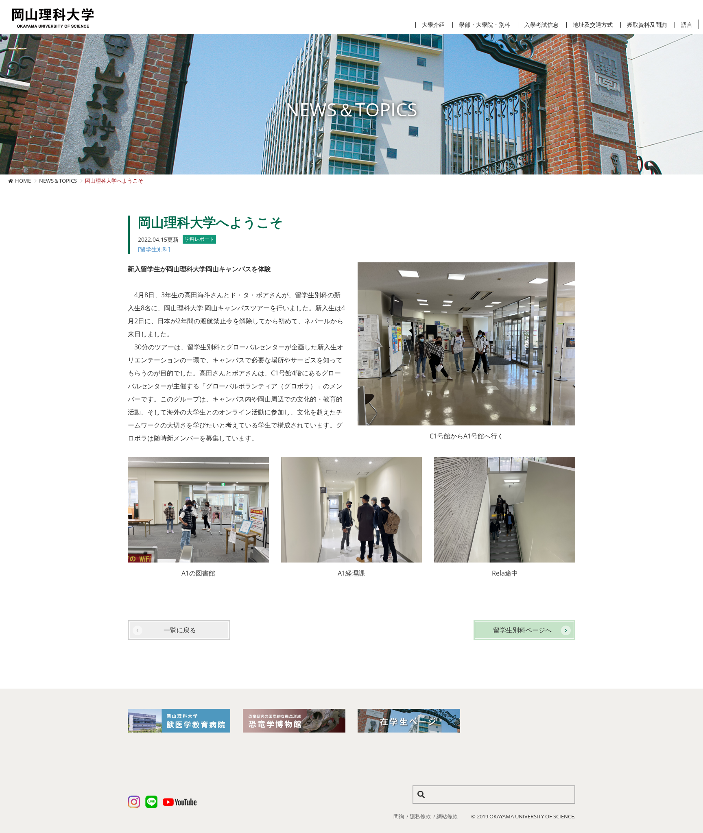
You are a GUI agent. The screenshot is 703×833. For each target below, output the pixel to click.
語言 (686, 25)
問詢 (398, 816)
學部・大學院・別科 (484, 25)
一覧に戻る (180, 630)
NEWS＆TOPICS (58, 180)
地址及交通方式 (593, 25)
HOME (23, 180)
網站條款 (447, 816)
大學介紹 (433, 25)
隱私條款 (420, 816)
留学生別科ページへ (522, 630)
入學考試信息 (541, 25)
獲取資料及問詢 (647, 25)
